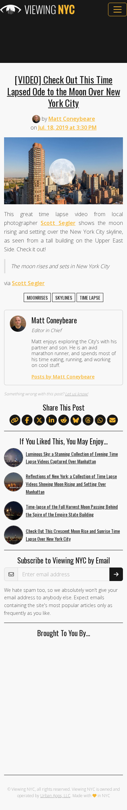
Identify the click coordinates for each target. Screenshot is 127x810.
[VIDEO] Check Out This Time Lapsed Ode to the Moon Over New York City (63, 91)
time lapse (90, 297)
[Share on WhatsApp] (100, 420)
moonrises (37, 297)
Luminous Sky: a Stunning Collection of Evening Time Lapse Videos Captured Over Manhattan (72, 457)
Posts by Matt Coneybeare (62, 376)
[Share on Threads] (88, 420)
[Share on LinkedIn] (51, 420)
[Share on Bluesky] (75, 420)
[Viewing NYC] (37, 9)
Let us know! (76, 394)
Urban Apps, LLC (55, 796)
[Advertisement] (63, 39)
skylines (63, 297)
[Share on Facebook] (27, 420)
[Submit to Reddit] (63, 420)
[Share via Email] (112, 420)
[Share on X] (39, 420)
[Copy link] (14, 420)
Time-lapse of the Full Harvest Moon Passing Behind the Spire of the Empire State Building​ (72, 510)
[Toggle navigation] (117, 9)
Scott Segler (58, 223)
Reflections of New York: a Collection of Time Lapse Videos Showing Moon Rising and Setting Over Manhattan (71, 483)
